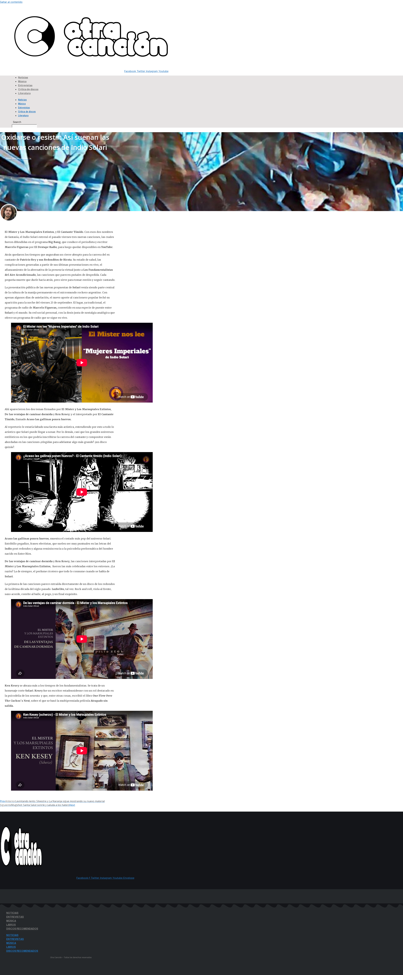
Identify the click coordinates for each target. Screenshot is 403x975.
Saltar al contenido (11, 1)
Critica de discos (28, 89)
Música (22, 81)
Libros (11, 924)
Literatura (24, 93)
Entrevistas (25, 85)
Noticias (23, 77)
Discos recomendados (22, 928)
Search (5, 15)
